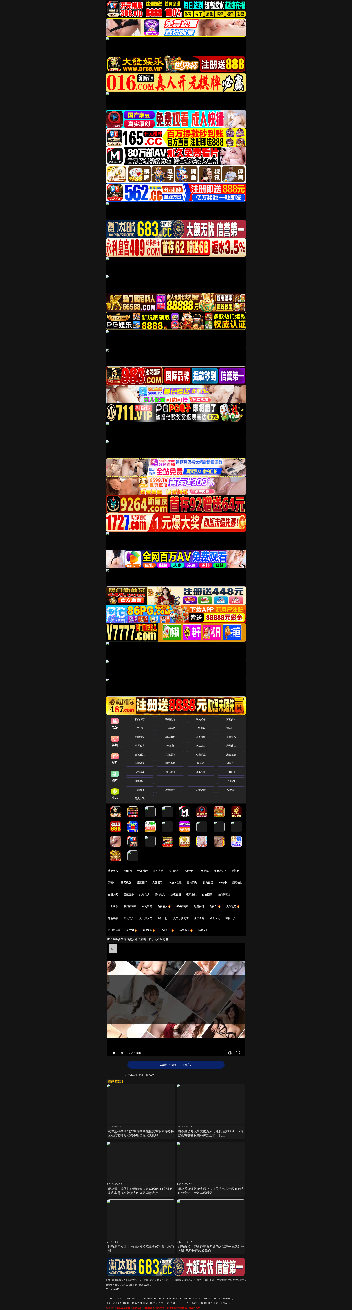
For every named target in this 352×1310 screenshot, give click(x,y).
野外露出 (231, 745)
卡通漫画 (140, 772)
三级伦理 (140, 728)
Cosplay (200, 728)
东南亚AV (231, 736)
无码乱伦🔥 (233, 906)
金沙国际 (162, 918)
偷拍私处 (160, 894)
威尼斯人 (113, 870)
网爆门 (231, 772)
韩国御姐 (170, 736)
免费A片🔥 (149, 930)
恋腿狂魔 (231, 754)
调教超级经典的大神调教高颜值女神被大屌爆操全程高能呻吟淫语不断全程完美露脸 (141, 1133)
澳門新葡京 (130, 906)
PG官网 (128, 870)
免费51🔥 (215, 906)
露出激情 (170, 772)
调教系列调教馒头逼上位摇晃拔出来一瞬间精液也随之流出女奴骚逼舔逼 (211, 1191)
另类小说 (140, 798)
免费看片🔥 (164, 906)
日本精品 (170, 728)
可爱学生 (201, 754)
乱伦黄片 (144, 894)
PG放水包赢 (175, 882)
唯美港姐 (201, 736)
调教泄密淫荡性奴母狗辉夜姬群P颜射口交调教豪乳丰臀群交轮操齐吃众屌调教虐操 (140, 1191)
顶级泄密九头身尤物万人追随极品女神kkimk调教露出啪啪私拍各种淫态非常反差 (210, 1133)
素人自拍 (231, 728)
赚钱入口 (203, 930)
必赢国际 (142, 882)
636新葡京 (182, 906)
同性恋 (231, 780)
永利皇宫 (147, 906)
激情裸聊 (199, 906)
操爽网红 (192, 882)
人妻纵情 (201, 789)
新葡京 (111, 882)
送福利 (235, 870)
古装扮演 (140, 754)
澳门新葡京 (224, 894)
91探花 (170, 745)
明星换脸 (170, 763)
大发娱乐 (113, 906)
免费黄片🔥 (186, 930)
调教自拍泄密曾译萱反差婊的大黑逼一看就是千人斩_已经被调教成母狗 (211, 1248)
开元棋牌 (142, 870)
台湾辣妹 (140, 736)
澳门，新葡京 (181, 918)
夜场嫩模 (191, 894)
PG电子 (188, 870)
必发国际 (207, 894)
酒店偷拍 (237, 882)
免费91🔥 (132, 930)
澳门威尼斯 (114, 930)
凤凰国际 (157, 882)
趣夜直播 (175, 894)
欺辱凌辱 (140, 745)
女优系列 (170, 754)
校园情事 (170, 789)
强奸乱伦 (170, 719)
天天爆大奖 (145, 918)
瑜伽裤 (200, 763)
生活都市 (140, 789)
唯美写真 (201, 772)
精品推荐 (140, 719)
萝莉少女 (231, 719)
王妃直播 (129, 894)
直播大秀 (230, 918)
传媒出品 (140, 780)
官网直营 (158, 870)
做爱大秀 (215, 918)
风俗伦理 (231, 789)
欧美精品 (201, 719)
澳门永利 (174, 870)
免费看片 (199, 918)
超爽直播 (208, 882)
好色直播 (113, 918)
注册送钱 (203, 870)
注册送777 (220, 870)
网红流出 (201, 745)
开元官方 (129, 918)
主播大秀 (113, 894)
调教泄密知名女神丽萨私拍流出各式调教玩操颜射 (141, 1248)
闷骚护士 (231, 763)
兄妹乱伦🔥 (167, 930)
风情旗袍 (140, 763)
